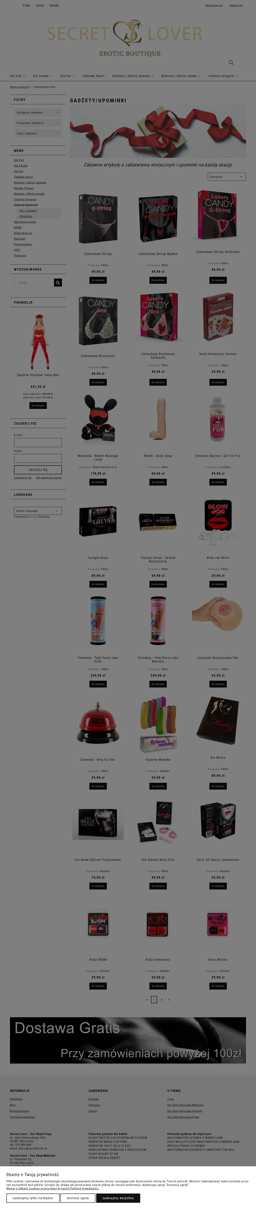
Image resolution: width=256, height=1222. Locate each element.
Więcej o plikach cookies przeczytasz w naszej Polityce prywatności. (52, 1188)
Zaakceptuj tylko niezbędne (33, 1198)
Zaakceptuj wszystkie (118, 1198)
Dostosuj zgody (78, 1198)
